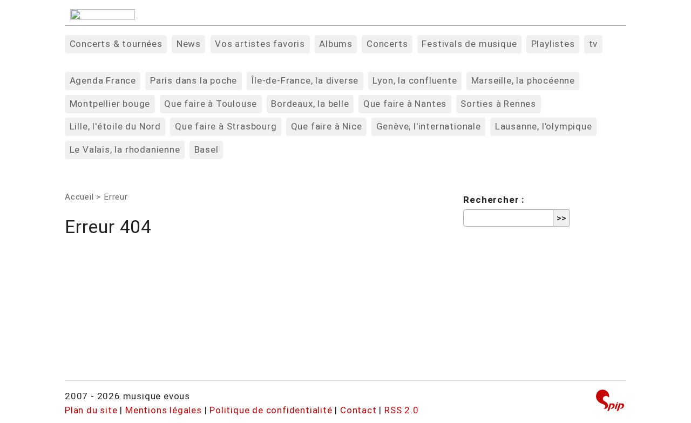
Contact (358, 410)
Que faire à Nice (326, 126)
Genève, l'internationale (428, 126)
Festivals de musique (469, 43)
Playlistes (553, 43)
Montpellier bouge (110, 103)
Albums (336, 43)
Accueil (79, 197)
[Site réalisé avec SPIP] (610, 402)
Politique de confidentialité (270, 410)
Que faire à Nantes (404, 103)
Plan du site (91, 410)
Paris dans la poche (193, 80)
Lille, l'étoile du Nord (115, 126)
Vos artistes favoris (260, 43)
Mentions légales (163, 410)
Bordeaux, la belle (310, 103)
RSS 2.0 (401, 410)
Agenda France (103, 80)
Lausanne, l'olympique (543, 126)
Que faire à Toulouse (210, 103)
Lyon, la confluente (414, 80)
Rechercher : (493, 199)
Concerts (387, 43)
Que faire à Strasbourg (226, 126)
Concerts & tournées (116, 43)
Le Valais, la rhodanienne (125, 149)
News (189, 43)
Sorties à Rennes (498, 103)
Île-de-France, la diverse (304, 80)
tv (593, 43)
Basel (206, 149)
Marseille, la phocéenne (523, 80)
